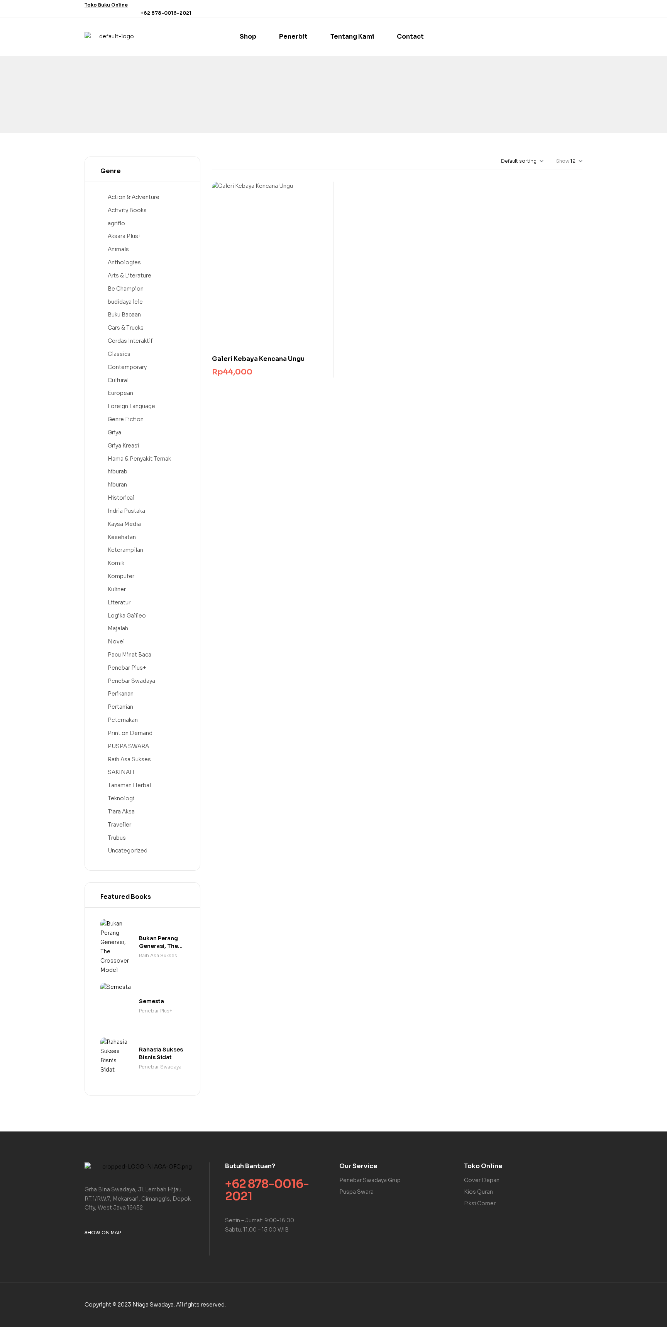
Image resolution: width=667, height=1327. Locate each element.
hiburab (117, 471)
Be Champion (126, 288)
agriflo (116, 223)
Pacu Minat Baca (129, 654)
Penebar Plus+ (127, 667)
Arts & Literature (129, 275)
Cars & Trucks (126, 327)
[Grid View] (213, 161)
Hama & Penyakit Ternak (139, 458)
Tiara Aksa (121, 811)
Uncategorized (127, 850)
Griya (114, 432)
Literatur (119, 602)
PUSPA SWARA (128, 746)
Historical (121, 497)
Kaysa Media (124, 524)
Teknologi (121, 798)
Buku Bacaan (124, 314)
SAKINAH (121, 772)
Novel (116, 641)
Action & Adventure (133, 197)
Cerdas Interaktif (130, 340)
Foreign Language (131, 406)
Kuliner (117, 589)
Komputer (121, 576)
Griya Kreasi (123, 445)
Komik (116, 563)
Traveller (119, 824)
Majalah (118, 628)
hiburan (117, 484)
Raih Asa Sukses (129, 759)
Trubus (117, 837)
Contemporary (127, 367)
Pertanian (120, 706)
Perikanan (121, 693)
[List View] (220, 161)
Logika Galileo (127, 615)
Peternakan (123, 719)
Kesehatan (122, 537)
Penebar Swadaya (131, 680)
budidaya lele (125, 301)
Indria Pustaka (126, 510)
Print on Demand (130, 733)
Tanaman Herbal (129, 785)
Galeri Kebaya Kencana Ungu (258, 359)
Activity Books (127, 210)
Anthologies (124, 262)
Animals (118, 249)
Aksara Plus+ (125, 236)
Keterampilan (125, 549)
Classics (119, 353)
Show (562, 161)
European (120, 393)
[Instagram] (577, 8)
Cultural (118, 380)
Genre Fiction (126, 419)
